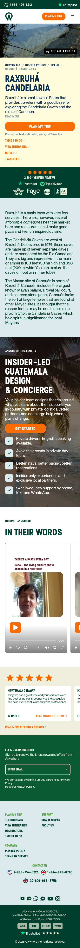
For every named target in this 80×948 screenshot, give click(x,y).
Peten (54, 65)
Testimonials (14, 820)
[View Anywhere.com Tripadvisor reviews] (51, 184)
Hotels (9, 153)
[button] (10, 647)
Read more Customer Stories (24, 727)
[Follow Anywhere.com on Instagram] (57, 898)
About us (48, 825)
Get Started (25, 428)
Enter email (15, 769)
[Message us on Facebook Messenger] (42, 898)
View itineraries (16, 146)
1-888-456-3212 (21, 4)
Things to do (13, 140)
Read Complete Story (50, 716)
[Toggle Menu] (72, 16)
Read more (12, 116)
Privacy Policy (25, 786)
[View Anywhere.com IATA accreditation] (18, 191)
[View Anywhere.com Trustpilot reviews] (67, 5)
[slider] (9, 641)
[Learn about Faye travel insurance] (33, 192)
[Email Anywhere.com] (22, 898)
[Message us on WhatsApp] (35, 898)
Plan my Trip (53, 16)
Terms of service (16, 856)
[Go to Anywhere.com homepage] (9, 16)
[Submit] (66, 769)
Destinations (35, 65)
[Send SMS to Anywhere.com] (29, 898)
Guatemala (13, 65)
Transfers (12, 159)
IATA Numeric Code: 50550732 (40, 911)
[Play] (15, 627)
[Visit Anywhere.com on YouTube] (50, 898)
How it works (51, 820)
